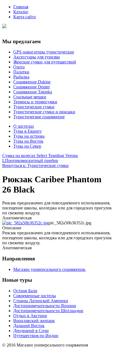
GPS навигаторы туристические (43, 52)
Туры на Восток (28, 141)
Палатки (21, 72)
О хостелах (23, 126)
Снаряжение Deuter (31, 86)
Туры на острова (29, 136)
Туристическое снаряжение (39, 116)
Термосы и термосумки (35, 101)
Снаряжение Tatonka (32, 91)
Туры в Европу (27, 131)
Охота (19, 67)
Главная (20, 6)
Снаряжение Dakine (32, 81)
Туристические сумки (34, 106)
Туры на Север (27, 146)
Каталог (20, 11)
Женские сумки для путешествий (44, 62)
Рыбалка (21, 77)
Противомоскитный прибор (31, 160)
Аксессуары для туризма (36, 57)
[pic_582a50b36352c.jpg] (25, 222)
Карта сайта (24, 16)
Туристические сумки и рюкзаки (44, 111)
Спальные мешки (29, 96)
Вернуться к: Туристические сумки (35, 165)
